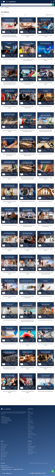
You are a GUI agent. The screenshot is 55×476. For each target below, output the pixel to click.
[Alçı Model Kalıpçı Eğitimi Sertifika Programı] (45, 310)
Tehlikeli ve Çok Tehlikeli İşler (32, 434)
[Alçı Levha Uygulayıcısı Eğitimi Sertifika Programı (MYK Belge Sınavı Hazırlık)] (27, 310)
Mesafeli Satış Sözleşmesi (32, 446)
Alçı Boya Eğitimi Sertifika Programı (46, 296)
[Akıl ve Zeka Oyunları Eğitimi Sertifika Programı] (9, 263)
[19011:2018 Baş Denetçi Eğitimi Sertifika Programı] (45, 25)
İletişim (2, 443)
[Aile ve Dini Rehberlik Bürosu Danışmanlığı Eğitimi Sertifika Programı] (27, 215)
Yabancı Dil (29, 436)
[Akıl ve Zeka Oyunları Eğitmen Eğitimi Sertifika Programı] (27, 263)
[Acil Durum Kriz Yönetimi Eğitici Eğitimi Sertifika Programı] (27, 73)
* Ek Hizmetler (30, 437)
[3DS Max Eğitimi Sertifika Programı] (9, 49)
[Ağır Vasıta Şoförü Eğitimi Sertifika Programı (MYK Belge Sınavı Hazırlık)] (27, 120)
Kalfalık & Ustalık (30, 419)
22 (30, 399)
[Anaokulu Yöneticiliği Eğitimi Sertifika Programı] (9, 381)
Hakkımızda (2, 459)
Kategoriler (29, 444)
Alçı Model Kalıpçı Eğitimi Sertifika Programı (45, 320)
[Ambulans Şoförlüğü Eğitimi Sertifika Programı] (45, 358)
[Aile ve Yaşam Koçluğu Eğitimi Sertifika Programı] (27, 239)
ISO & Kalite (30, 416)
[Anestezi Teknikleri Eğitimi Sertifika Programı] (45, 381)
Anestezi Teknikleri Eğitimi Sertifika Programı (45, 391)
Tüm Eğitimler (30, 443)
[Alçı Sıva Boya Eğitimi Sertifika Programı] (9, 334)
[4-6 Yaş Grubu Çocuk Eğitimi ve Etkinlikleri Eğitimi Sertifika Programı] (27, 49)
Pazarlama (29, 430)
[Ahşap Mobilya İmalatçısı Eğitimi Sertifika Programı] (9, 168)
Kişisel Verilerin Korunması (32, 452)
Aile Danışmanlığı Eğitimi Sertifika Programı (27, 201)
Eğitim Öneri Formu (4, 455)
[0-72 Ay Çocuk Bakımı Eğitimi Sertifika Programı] (27, 25)
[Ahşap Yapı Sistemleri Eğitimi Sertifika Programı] (9, 191)
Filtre (3, 14)
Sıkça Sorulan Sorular (4, 444)
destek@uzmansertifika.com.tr (7, 467)
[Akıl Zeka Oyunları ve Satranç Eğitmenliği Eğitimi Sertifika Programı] (45, 263)
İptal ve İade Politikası (31, 447)
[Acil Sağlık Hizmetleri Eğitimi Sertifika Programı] (9, 97)
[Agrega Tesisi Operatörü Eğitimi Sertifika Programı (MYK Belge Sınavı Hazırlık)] (45, 120)
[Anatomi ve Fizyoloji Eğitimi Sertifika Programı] (27, 381)
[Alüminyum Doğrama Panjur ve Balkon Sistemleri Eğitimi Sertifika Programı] (9, 358)
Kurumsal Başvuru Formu (4, 452)
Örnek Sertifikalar (3, 446)
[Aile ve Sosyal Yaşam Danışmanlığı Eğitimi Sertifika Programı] (45, 215)
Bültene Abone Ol (3, 456)
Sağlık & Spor (30, 431)
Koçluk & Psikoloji (30, 422)
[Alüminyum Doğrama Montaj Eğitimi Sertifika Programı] (45, 334)
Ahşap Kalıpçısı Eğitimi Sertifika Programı (46, 153)
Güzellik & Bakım (30, 412)
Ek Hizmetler (3, 450)
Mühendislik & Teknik (31, 427)
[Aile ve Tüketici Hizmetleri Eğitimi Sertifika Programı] (9, 239)
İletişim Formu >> (4, 465)
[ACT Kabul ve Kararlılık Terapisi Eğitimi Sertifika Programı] (27, 97)
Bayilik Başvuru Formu (4, 453)
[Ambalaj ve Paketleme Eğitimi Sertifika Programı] (27, 358)
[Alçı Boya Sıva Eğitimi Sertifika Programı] (9, 310)
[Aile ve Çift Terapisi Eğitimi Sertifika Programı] (9, 215)
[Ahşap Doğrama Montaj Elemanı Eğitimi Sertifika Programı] (9, 144)
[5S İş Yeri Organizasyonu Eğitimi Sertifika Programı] (45, 49)
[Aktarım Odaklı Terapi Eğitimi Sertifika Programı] (9, 286)
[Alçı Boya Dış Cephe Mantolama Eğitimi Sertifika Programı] (27, 286)
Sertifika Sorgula (3, 447)
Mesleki (29, 424)
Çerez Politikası (30, 450)
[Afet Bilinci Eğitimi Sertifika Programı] (45, 97)
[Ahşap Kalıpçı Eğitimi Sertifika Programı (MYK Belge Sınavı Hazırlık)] (27, 144)
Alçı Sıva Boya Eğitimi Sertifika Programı (9, 343)
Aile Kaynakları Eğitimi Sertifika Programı (45, 201)
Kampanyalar (3, 449)
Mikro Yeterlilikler (30, 425)
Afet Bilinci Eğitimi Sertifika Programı (45, 106)
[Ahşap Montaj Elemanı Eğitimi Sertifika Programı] (45, 168)
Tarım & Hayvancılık (31, 433)
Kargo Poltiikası (30, 453)
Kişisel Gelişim (30, 421)
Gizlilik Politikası (30, 449)
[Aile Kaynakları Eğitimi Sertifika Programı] (45, 191)
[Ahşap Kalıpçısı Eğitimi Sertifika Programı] (45, 144)
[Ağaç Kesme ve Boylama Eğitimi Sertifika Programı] (9, 120)
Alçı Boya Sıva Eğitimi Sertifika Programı (9, 320)
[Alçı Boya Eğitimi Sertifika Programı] (45, 286)
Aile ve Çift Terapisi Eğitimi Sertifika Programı (9, 225)
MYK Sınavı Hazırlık (31, 428)
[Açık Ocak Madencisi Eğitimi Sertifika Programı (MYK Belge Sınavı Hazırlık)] (9, 73)
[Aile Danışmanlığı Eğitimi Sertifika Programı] (27, 191)
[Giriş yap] (51, 2)
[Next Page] (33, 400)
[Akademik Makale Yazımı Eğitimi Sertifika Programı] (45, 239)
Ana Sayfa (2, 7)
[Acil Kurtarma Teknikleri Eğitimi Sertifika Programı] (45, 73)
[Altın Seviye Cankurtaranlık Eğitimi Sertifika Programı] (27, 334)
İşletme (29, 418)
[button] (2, 2)
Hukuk (29, 415)
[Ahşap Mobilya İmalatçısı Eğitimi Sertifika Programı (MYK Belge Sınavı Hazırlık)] (27, 168)
